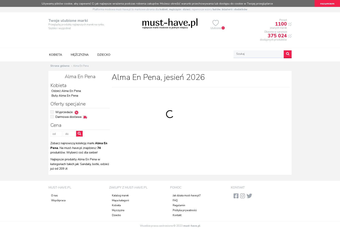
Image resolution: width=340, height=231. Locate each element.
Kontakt (177, 215)
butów (217, 9)
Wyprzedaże (64, 112)
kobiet (164, 9)
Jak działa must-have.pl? (186, 195)
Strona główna (59, 66)
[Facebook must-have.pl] (237, 197)
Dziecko (103, 55)
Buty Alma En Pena (64, 95)
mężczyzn (175, 9)
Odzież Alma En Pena (66, 91)
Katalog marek (120, 195)
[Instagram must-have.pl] (243, 197)
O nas (54, 195)
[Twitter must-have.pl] (250, 197)
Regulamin (179, 205)
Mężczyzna (80, 55)
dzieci (186, 9)
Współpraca (58, 200)
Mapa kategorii (120, 200)
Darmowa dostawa (68, 117)
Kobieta (55, 55)
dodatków (240, 9)
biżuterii (227, 9)
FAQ (175, 200)
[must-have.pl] (170, 23)
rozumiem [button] (327, 4)
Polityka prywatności (185, 210)
